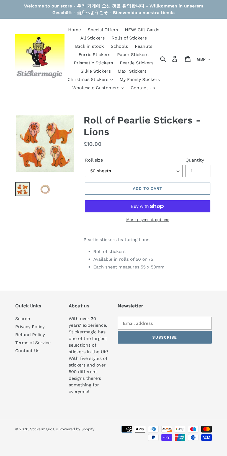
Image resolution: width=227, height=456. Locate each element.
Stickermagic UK (44, 429)
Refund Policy (30, 334)
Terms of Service (33, 342)
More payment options (147, 219)
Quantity (194, 160)
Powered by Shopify (77, 429)
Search (22, 318)
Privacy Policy (30, 326)
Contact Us (27, 350)
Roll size (94, 160)
